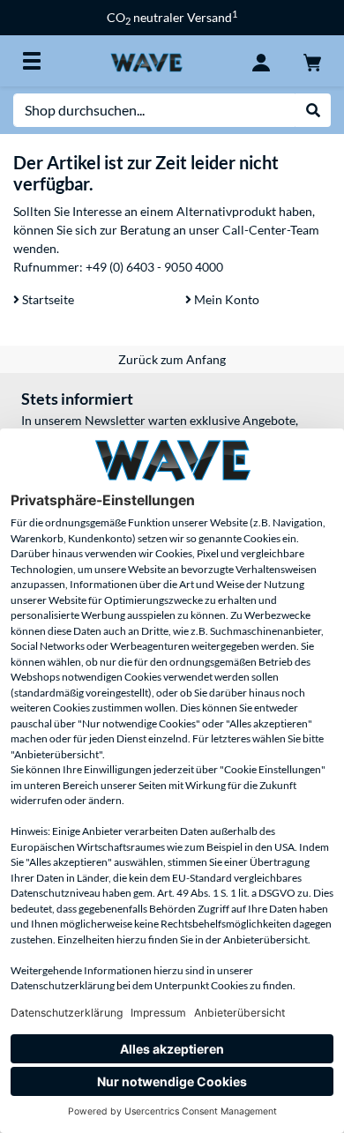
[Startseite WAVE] (146, 60)
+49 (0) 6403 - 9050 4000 (154, 266)
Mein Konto (225, 299)
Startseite (46, 299)
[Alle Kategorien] (31, 60)
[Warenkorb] (312, 60)
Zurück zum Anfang (172, 359)
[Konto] (261, 60)
